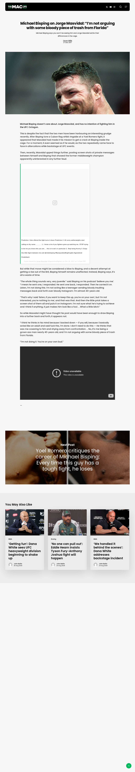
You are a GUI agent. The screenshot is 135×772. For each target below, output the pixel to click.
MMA (10, 539)
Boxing (53, 539)
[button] (126, 7)
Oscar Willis (67, 41)
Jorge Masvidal (41, 261)
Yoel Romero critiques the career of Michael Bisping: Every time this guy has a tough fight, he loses (67, 457)
